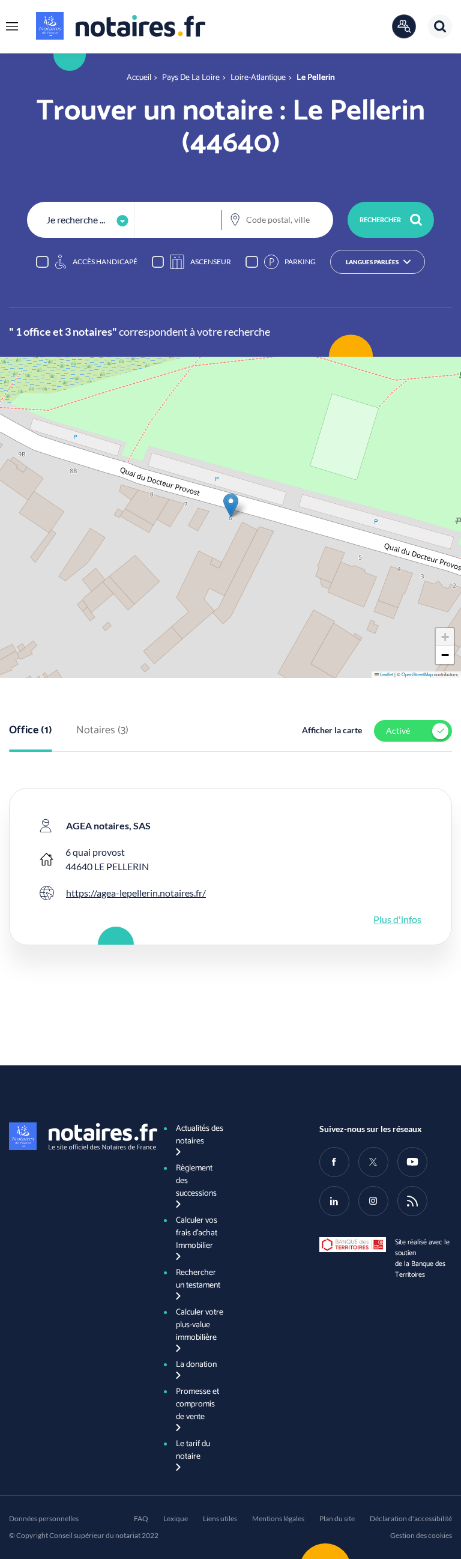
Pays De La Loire (191, 78)
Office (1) (30, 730)
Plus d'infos (397, 919)
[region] (230, 262)
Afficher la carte (332, 730)
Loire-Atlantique (258, 78)
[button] (12, 26)
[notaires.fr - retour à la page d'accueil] (120, 26)
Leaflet (386, 674)
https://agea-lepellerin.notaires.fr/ (136, 892)
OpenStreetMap (417, 674)
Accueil (139, 78)
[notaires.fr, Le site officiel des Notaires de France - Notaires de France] (75, 1136)
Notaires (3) (102, 730)
